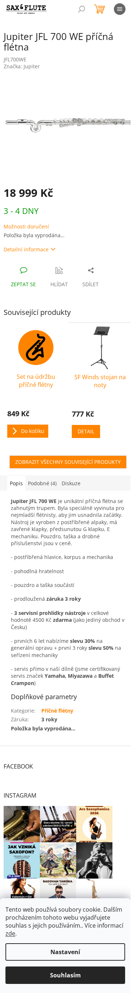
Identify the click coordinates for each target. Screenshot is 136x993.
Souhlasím (65, 975)
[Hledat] (81, 9)
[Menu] (119, 9)
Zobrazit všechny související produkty (68, 461)
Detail (86, 431)
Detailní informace (26, 249)
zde (10, 933)
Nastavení (65, 952)
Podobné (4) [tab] (42, 483)
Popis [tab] (16, 483)
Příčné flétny (57, 710)
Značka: (22, 66)
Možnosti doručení (26, 226)
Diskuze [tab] (71, 483)
